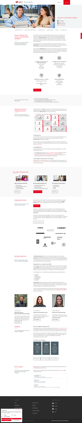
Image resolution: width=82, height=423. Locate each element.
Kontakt (53, 420)
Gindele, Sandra (47, 386)
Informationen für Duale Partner (38, 222)
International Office (39, 144)
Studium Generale (52, 153)
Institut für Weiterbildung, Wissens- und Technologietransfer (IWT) (45, 154)
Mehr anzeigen (36, 319)
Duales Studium (61, 22)
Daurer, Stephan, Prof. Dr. (43, 376)
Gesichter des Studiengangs (53, 358)
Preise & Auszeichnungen (44, 358)
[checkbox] (2, 415)
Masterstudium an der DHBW (61, 289)
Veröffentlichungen (36, 358)
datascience (62, 370)
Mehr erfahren (17, 191)
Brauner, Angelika (40, 381)
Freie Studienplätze (62, 25)
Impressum (56, 420)
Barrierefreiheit (65, 420)
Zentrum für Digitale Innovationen (52, 152)
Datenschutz (61, 420)
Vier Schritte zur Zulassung (37, 191)
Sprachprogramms (60, 153)
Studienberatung (36, 367)
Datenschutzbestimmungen (18, 409)
